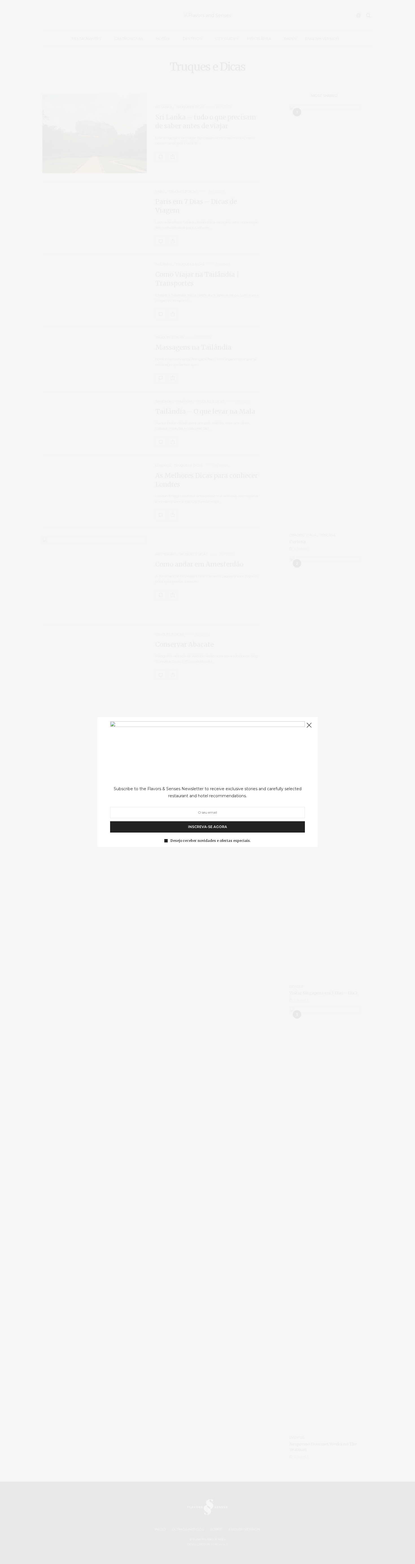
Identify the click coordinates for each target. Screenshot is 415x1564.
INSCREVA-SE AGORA (207, 827)
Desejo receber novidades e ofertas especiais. (211, 840)
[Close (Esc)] (309, 725)
